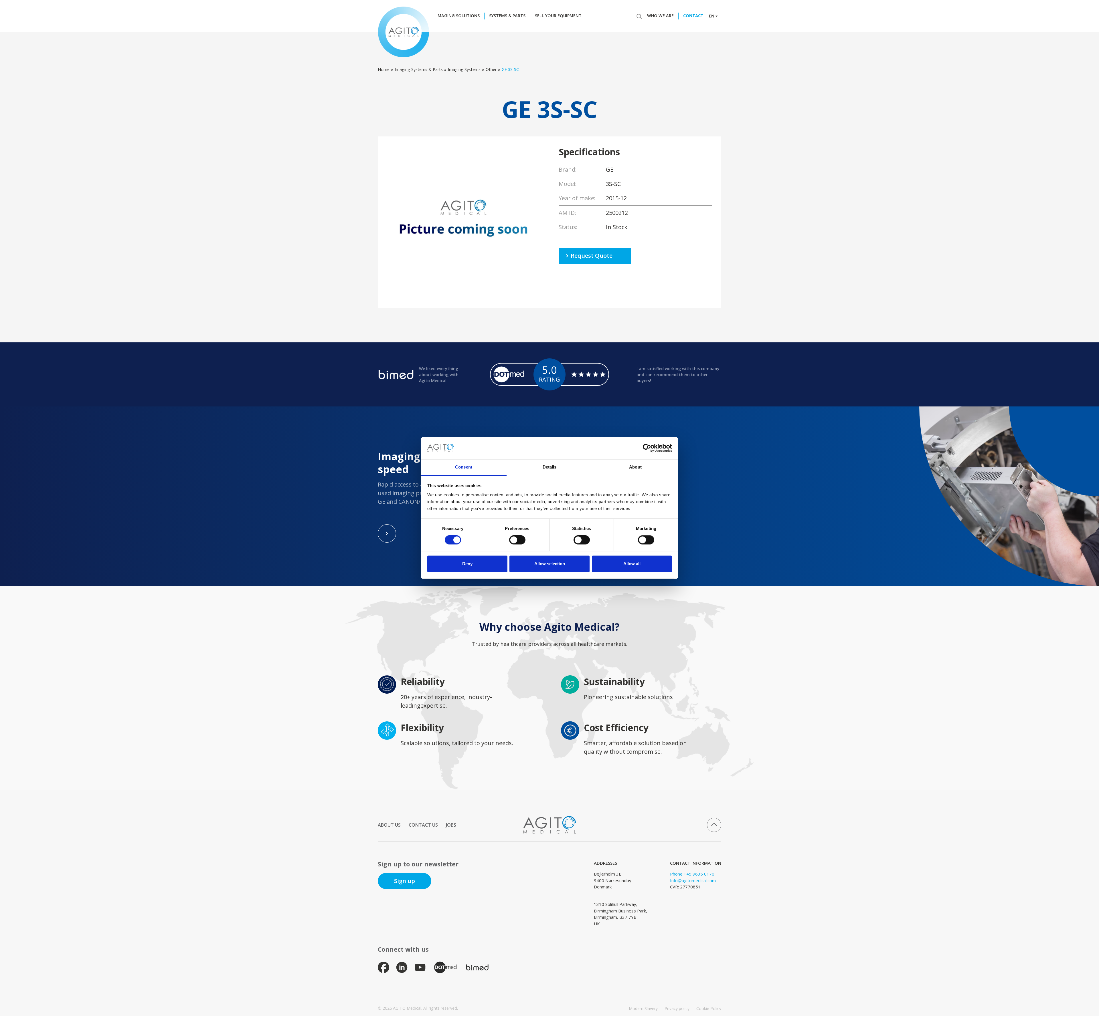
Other (491, 69)
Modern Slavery (643, 1008)
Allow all (632, 563)
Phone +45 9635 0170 (692, 874)
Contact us (423, 825)
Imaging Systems (464, 69)
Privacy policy (677, 1008)
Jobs (451, 825)
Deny (467, 563)
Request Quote (591, 255)
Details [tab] (550, 467)
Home (384, 69)
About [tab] (635, 467)
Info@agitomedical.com (693, 880)
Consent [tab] (463, 467)
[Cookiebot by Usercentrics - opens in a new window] (647, 448)
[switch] (517, 540)
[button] (459, 16)
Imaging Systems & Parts (419, 69)
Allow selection (549, 563)
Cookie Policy (708, 1008)
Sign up (404, 881)
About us (389, 825)
